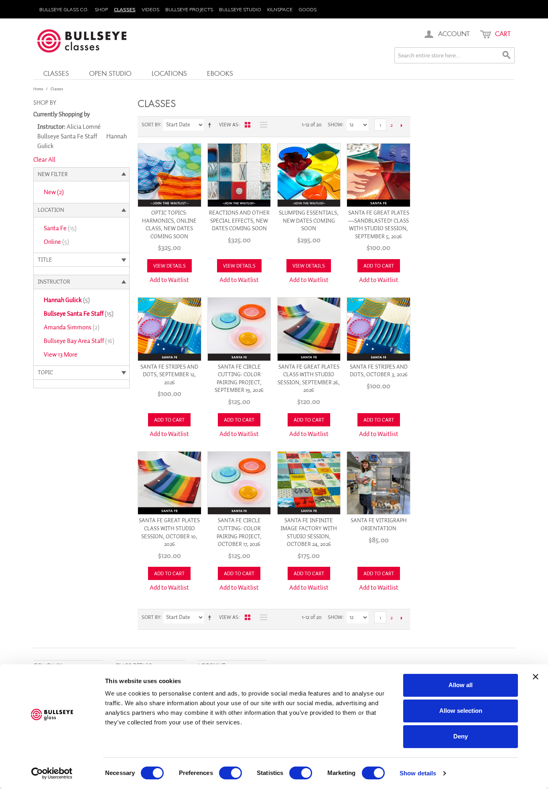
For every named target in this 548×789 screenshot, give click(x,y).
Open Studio (110, 73)
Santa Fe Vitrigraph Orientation (379, 524)
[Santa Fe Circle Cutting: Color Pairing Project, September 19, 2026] (239, 329)
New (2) (54, 192)
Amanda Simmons (71, 327)
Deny (460, 736)
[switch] (230, 773)
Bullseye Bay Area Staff (79, 341)
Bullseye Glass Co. (64, 9)
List (262, 125)
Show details (418, 773)
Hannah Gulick (67, 300)
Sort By (151, 124)
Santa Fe (60, 228)
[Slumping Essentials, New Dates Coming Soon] (309, 175)
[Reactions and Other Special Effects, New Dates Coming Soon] (239, 175)
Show (335, 124)
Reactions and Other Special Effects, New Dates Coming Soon (239, 221)
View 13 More (60, 354)
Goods (307, 9)
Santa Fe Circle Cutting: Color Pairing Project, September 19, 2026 (239, 379)
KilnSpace (279, 9)
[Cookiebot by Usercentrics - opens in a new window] (52, 773)
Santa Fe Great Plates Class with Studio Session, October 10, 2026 (169, 532)
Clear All (44, 159)
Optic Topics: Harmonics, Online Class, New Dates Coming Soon (169, 225)
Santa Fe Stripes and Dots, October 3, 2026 (379, 371)
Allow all (461, 685)
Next (401, 125)
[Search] (507, 55)
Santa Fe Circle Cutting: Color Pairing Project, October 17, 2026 (239, 532)
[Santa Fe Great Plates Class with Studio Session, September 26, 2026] (309, 329)
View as (228, 124)
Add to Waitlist (169, 280)
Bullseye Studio (240, 9)
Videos (150, 9)
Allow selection (460, 710)
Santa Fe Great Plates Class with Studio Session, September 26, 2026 (309, 379)
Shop (101, 9)
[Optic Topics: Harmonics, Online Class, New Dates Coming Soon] (169, 175)
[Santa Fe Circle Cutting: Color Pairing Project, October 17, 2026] (239, 483)
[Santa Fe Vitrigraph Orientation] (378, 483)
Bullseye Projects (189, 9)
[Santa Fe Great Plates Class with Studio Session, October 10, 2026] (169, 483)
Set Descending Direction (211, 125)
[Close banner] (535, 676)
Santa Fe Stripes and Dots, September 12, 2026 (169, 375)
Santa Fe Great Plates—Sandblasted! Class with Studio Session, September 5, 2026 (378, 225)
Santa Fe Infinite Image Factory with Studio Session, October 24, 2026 (308, 532)
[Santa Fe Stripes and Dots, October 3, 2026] (378, 329)
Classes (125, 9)
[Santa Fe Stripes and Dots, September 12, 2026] (169, 329)
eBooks (220, 73)
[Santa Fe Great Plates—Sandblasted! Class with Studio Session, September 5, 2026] (378, 175)
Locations (169, 73)
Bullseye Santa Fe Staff (79, 313)
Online (56, 242)
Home (38, 89)
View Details (169, 266)
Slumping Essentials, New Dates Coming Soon (309, 221)
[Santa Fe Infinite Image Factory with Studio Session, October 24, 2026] (309, 483)
